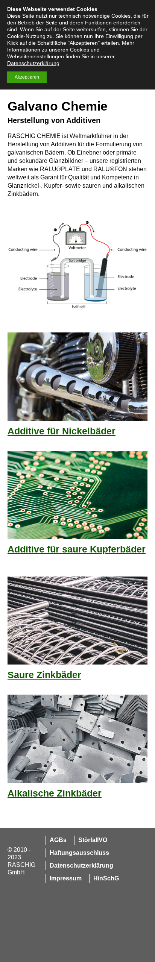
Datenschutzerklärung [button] (33, 63)
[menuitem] (56, 840)
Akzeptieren (27, 77)
